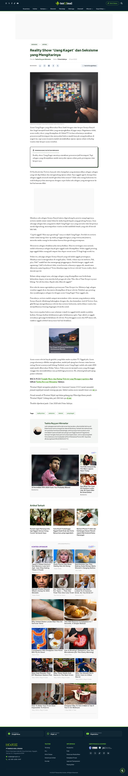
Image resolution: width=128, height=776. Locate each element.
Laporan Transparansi (73, 761)
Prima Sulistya (66, 404)
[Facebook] (11, 3)
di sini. (69, 398)
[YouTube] (17, 3)
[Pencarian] (121, 3)
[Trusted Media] (90, 748)
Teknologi (62, 9)
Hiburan (89, 9)
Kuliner (35, 9)
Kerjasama (70, 747)
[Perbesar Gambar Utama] (64, 122)
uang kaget (70, 413)
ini (94, 390)
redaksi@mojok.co (14, 756)
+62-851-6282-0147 (14, 759)
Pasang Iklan (70, 764)
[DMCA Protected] (94, 748)
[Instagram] (6, 3)
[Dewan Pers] (99, 748)
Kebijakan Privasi (72, 758)
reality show (41, 413)
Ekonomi (53, 9)
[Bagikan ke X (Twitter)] (58, 66)
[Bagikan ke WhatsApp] (40, 66)
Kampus (43, 9)
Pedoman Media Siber (73, 754)
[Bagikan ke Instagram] (44, 66)
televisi (60, 413)
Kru (46, 751)
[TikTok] (14, 3)
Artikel (44, 44)
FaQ (68, 751)
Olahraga (71, 9)
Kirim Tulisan (48, 754)
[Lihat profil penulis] (37, 435)
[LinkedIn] (108, 753)
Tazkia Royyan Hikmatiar (47, 382)
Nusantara (26, 9)
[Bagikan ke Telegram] (49, 66)
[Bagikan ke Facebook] (53, 66)
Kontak (47, 761)
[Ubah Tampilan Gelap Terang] (122, 770)
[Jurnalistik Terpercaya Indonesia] (107, 748)
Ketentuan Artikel (50, 758)
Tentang (47, 747)
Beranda (34, 44)
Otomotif (80, 9)
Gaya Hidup (100, 9)
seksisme (51, 413)
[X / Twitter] (9, 3)
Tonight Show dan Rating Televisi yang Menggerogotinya (65, 379)
